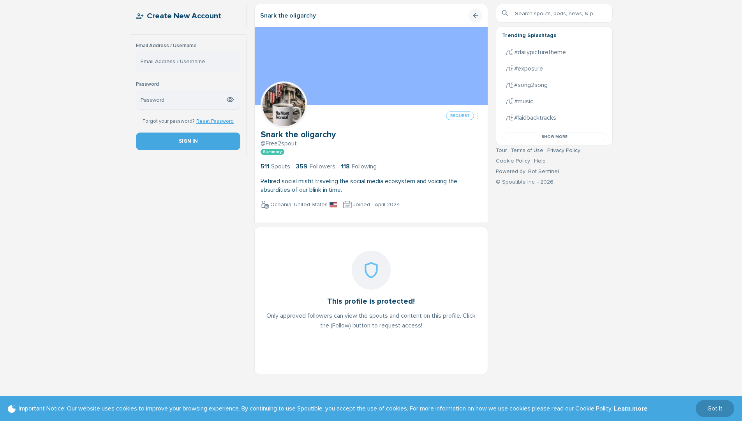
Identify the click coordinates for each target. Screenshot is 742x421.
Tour (501, 150)
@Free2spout (279, 143)
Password (147, 84)
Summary (272, 151)
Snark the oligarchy (288, 15)
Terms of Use (527, 150)
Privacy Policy (563, 150)
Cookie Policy (513, 160)
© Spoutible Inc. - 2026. (525, 182)
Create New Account (184, 16)
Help (540, 160)
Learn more (631, 408)
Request (460, 115)
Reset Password (215, 121)
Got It (715, 408)
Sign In (187, 141)
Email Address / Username (166, 45)
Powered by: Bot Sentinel (527, 171)
